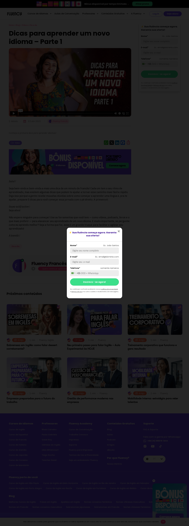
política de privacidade (109, 289)
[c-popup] (118, 231)
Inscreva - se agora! (94, 282)
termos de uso (76, 291)
